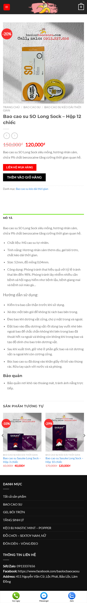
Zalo (72, 601)
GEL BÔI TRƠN (14, 512)
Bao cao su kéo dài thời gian (32, 188)
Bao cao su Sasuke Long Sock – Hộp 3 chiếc (22, 460)
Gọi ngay (16, 601)
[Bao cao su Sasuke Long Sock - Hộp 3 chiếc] (22, 432)
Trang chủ (11, 107)
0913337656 (26, 566)
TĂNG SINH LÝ (13, 520)
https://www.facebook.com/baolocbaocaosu (49, 571)
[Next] (84, 443)
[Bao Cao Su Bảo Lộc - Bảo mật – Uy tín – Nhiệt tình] (43, 7)
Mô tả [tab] (7, 217)
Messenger (44, 601)
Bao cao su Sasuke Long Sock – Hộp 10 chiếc (64, 460)
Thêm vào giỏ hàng (24, 177)
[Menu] (6, 7)
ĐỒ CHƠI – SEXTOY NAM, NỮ (24, 535)
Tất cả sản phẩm (14, 496)
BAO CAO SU (31, 107)
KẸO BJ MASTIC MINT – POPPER (27, 528)
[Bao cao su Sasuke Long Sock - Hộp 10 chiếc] (65, 432)
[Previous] (3, 443)
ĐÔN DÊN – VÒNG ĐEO (20, 543)
